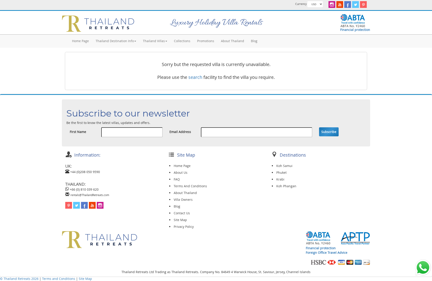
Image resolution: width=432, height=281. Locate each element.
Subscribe (328, 132)
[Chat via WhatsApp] (423, 267)
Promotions (205, 41)
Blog (254, 41)
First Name (78, 132)
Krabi (280, 179)
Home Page (80, 41)
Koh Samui (284, 166)
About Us (180, 172)
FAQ (177, 179)
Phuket (281, 172)
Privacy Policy (184, 226)
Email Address (180, 132)
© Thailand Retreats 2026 (19, 278)
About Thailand (232, 41)
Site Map (180, 220)
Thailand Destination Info (115, 41)
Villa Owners (183, 199)
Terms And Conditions (190, 186)
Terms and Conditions (59, 278)
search (195, 77)
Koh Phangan (286, 186)
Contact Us (182, 213)
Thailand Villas (154, 41)
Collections (182, 41)
